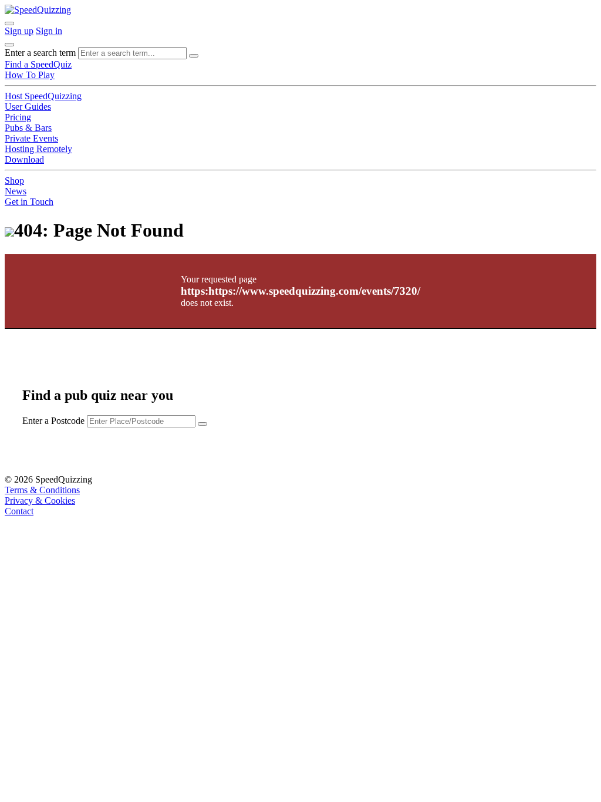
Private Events (31, 138)
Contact (19, 511)
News (15, 191)
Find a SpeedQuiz (38, 64)
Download (24, 159)
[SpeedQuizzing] (38, 10)
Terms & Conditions (42, 490)
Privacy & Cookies (40, 501)
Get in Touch (29, 202)
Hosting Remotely (38, 149)
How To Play (30, 75)
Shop (14, 181)
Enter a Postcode (53, 421)
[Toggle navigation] (9, 44)
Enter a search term (40, 53)
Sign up (19, 31)
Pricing (18, 117)
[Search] (193, 56)
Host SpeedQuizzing (43, 96)
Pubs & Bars (28, 128)
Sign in (49, 31)
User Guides (28, 107)
